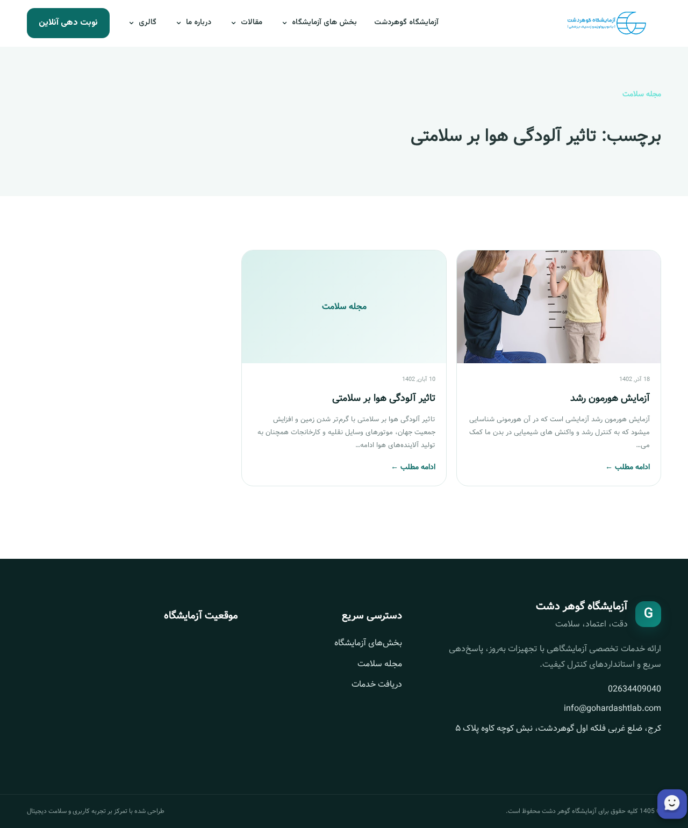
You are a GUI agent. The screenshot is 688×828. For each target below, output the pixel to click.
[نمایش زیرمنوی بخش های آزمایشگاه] (285, 23)
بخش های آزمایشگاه (324, 22)
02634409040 (634, 689)
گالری (147, 22)
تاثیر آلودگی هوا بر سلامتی (383, 398)
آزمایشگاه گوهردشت (406, 22)
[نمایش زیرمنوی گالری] (132, 23)
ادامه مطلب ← (627, 467)
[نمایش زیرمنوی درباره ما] (179, 23)
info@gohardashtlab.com (612, 708)
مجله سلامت (379, 664)
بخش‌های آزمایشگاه (368, 643)
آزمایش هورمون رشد (610, 398)
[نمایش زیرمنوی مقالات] (234, 23)
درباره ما (198, 22)
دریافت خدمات (377, 684)
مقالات (251, 22)
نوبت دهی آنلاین (68, 23)
